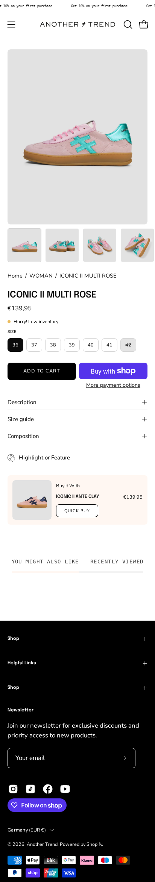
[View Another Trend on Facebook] (47, 789)
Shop (13, 638)
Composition (23, 436)
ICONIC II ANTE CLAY (77, 496)
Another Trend (42, 844)
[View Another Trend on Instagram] (13, 789)
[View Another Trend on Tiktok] (30, 789)
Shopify (94, 844)
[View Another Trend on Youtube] (65, 789)
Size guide (21, 419)
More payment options (113, 385)
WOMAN (41, 275)
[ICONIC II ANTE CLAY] (32, 500)
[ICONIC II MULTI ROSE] (24, 245)
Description (22, 402)
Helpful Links (22, 663)
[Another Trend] (77, 24)
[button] (127, 24)
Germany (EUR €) (27, 830)
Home (15, 275)
